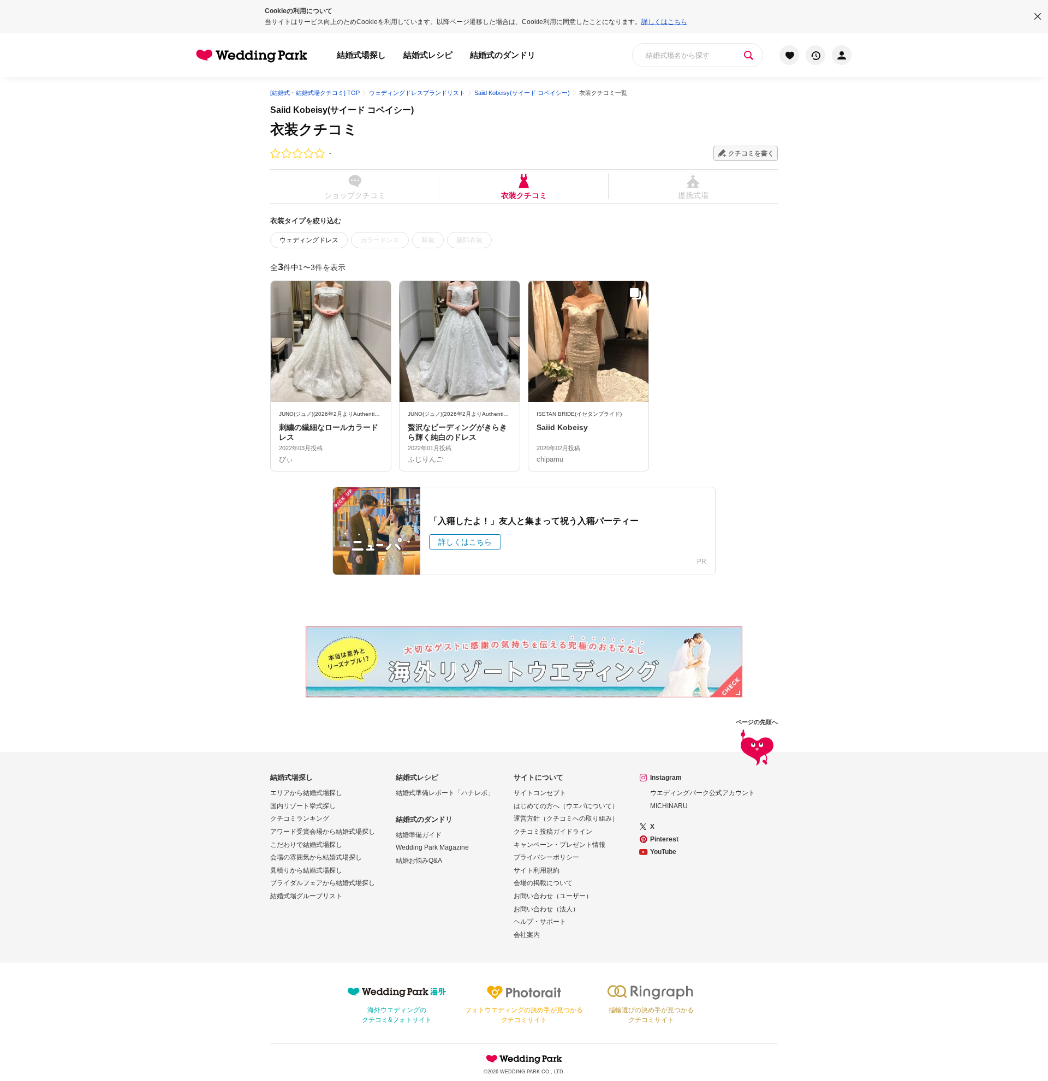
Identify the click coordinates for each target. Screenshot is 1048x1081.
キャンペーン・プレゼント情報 (559, 845)
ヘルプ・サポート (540, 921)
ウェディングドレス (308, 240)
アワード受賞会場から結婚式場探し (322, 831)
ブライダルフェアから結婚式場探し (322, 883)
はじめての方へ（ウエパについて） (566, 806)
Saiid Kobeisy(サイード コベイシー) (342, 110)
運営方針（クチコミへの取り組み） (566, 818)
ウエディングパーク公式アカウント (702, 793)
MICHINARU (669, 806)
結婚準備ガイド (419, 835)
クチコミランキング (299, 818)
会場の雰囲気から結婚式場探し (316, 857)
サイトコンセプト (540, 793)
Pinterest (664, 839)
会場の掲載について (543, 883)
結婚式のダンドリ (502, 54)
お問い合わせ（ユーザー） (553, 896)
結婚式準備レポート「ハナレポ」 (445, 793)
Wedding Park (524, 1059)
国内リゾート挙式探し (303, 806)
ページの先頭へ (757, 722)
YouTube (663, 852)
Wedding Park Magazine (432, 847)
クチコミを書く (751, 153)
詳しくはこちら (664, 22)
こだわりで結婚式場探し (306, 845)
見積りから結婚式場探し (306, 870)
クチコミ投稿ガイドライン (553, 831)
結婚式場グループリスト (306, 896)
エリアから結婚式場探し (306, 793)
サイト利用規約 (536, 870)
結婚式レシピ (427, 54)
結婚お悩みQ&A (419, 860)
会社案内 (527, 935)
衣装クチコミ (524, 195)
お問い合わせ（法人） (546, 909)
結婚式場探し (361, 54)
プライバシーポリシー (546, 857)
